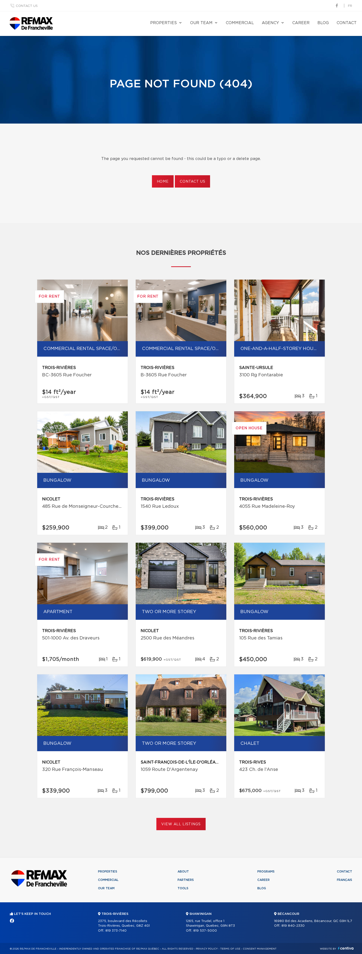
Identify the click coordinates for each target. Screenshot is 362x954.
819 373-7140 (116, 930)
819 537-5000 (205, 930)
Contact (347, 23)
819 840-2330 (293, 925)
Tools (183, 888)
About (183, 871)
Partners (186, 879)
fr (350, 6)
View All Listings (180, 824)
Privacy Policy (207, 949)
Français (344, 879)
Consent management (260, 949)
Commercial (240, 23)
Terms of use (230, 949)
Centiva (346, 948)
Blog (323, 23)
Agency (270, 23)
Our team (201, 23)
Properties (163, 23)
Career (301, 23)
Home (163, 181)
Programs (266, 871)
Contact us (27, 6)
